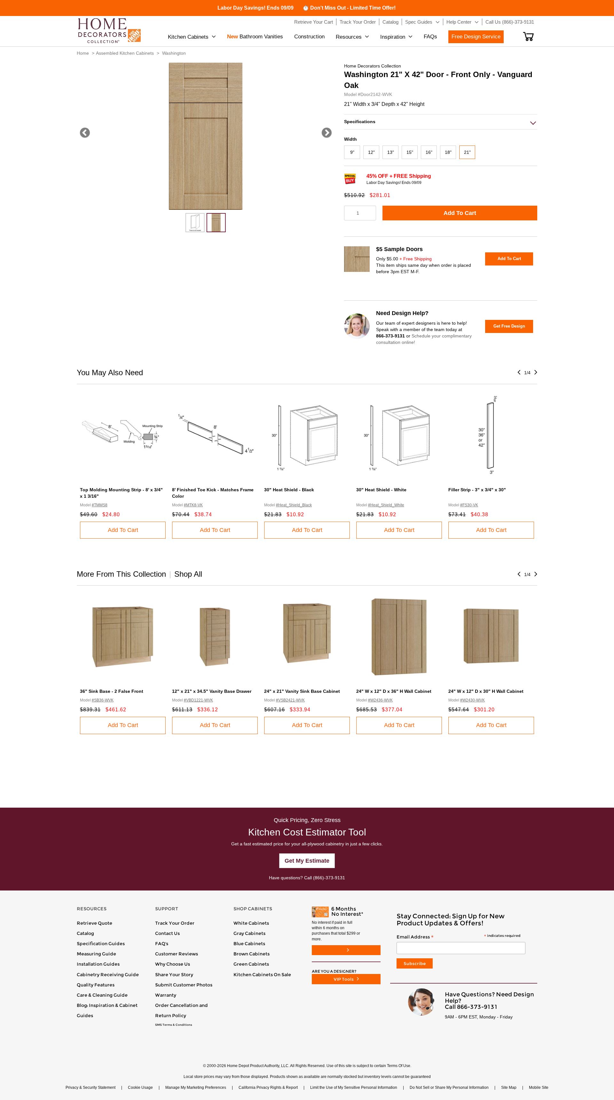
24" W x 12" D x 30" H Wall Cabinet (485, 691)
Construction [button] (309, 37)
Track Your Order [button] (358, 22)
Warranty (165, 995)
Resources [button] (349, 37)
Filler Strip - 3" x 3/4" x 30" (477, 489)
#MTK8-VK (193, 505)
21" (467, 152)
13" (390, 152)
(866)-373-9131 (329, 877)
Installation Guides (98, 964)
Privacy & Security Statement (90, 1087)
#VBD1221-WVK (198, 700)
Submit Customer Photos (183, 985)
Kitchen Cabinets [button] (188, 37)
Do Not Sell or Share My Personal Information (449, 1087)
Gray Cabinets (249, 933)
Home (83, 53)
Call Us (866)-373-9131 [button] (509, 22)
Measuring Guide (96, 954)
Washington (174, 53)
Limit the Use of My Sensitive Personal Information (353, 1087)
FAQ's (161, 943)
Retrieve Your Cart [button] (313, 22)
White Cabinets (251, 923)
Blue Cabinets (249, 943)
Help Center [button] (458, 22)
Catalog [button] (390, 22)
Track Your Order (174, 923)
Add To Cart (460, 213)
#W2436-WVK (380, 700)
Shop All (188, 574)
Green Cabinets (251, 964)
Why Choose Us (172, 964)
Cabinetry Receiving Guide (108, 974)
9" (352, 152)
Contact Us (167, 933)
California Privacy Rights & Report (268, 1087)
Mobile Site (538, 1087)
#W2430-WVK (472, 700)
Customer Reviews (176, 954)
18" (448, 152)
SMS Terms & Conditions (173, 1024)
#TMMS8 (99, 505)
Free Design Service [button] (476, 37)
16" (429, 152)
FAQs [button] (430, 37)
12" (371, 152)
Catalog (85, 933)
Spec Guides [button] (418, 22)
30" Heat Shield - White (381, 489)
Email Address (458, 937)
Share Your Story (174, 974)
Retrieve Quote (94, 923)
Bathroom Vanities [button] (255, 37)
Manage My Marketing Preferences (195, 1087)
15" (409, 152)
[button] (528, 36)
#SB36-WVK (103, 700)
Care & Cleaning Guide (102, 995)
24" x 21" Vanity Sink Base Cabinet (302, 691)
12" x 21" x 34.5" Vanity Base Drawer (211, 691)
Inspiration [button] (392, 37)
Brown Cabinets (251, 954)
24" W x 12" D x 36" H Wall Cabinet (393, 691)
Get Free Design (509, 326)
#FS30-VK (469, 505)
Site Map (508, 1087)
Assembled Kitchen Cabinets (125, 53)
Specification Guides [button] (101, 943)
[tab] (440, 122)
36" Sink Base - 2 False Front (111, 691)
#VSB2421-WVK (290, 700)
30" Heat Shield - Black (289, 489)
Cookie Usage (140, 1087)
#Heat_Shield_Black (294, 505)
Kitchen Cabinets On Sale (262, 974)
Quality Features (95, 985)
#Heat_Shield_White (386, 505)
